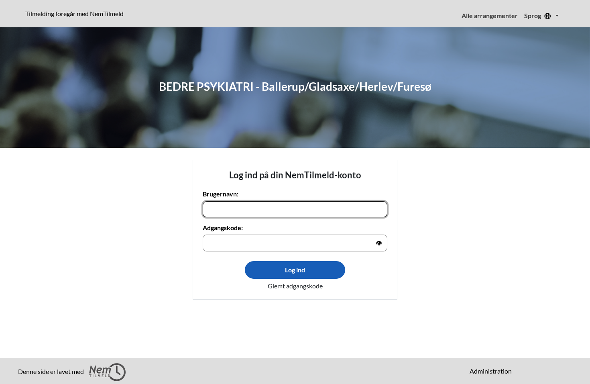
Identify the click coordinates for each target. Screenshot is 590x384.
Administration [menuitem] (491, 371)
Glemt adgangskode (295, 286)
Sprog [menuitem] (533, 15)
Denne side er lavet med (51, 371)
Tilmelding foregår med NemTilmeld (76, 13)
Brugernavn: (220, 194)
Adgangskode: (223, 227)
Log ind (295, 270)
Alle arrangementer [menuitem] (490, 15)
